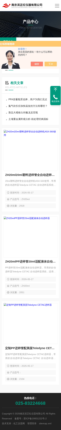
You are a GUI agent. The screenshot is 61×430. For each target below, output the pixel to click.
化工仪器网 (19, 423)
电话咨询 (55, 101)
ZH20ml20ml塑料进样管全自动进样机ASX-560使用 (30, 175)
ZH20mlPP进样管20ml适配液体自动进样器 (30, 261)
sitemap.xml (45, 423)
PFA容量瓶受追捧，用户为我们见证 (27, 99)
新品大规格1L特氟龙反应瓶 (23, 112)
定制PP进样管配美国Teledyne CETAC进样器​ (30, 348)
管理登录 (31, 423)
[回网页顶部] (55, 89)
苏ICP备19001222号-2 (35, 418)
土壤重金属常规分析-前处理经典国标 (28, 119)
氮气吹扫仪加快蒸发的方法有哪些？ (27, 106)
